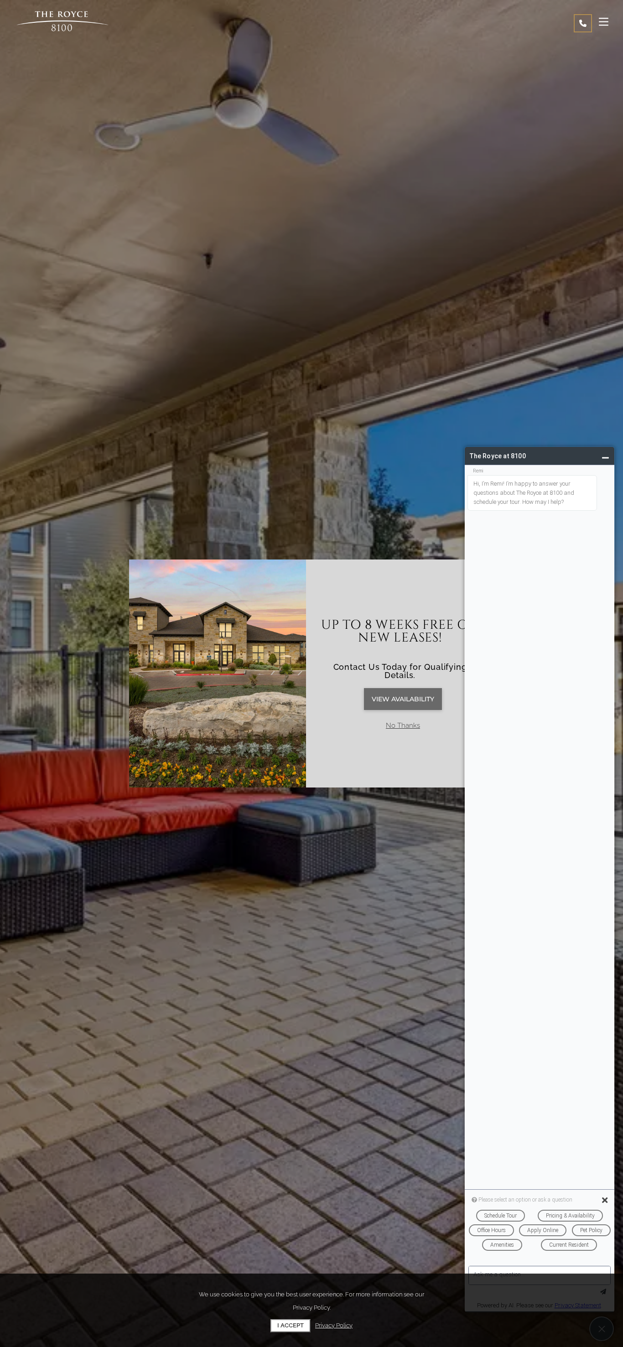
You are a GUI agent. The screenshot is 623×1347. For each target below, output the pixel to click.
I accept (290, 1325)
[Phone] (583, 23)
